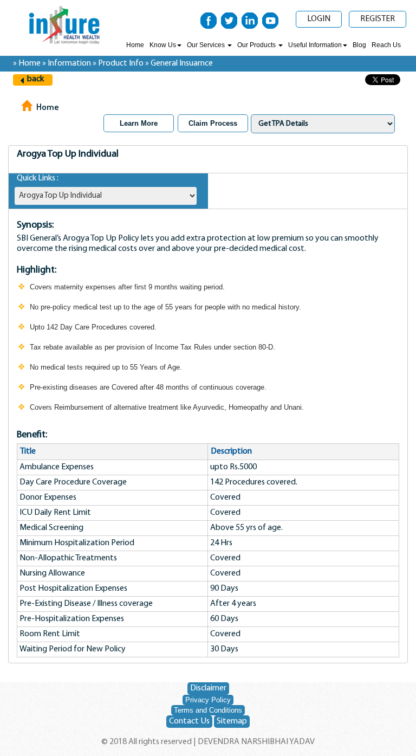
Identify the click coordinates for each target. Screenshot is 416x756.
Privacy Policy (208, 700)
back (35, 79)
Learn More (139, 123)
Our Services (206, 45)
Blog (359, 45)
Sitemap (232, 721)
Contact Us (189, 721)
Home (135, 45)
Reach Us (386, 45)
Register (377, 19)
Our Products (257, 45)
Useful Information (315, 45)
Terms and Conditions (208, 710)
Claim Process (212, 123)
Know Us (163, 45)
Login (318, 19)
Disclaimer (208, 688)
